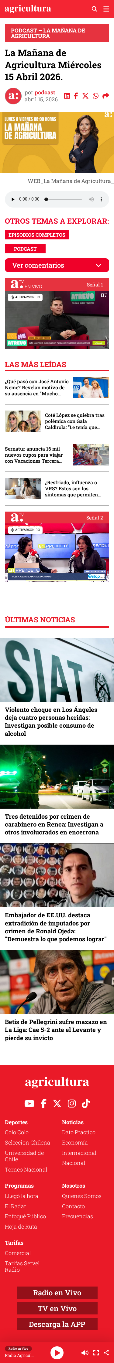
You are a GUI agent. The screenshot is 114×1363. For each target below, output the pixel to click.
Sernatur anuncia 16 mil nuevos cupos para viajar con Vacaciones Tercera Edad (34, 455)
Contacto (73, 1206)
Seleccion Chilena (27, 1142)
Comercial (18, 1252)
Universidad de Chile (24, 1156)
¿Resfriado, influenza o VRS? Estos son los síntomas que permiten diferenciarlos (71, 488)
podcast (45, 92)
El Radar (15, 1206)
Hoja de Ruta (21, 1226)
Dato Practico (78, 1132)
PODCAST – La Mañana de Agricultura (48, 33)
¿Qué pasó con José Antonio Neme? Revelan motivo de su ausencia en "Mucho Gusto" (37, 387)
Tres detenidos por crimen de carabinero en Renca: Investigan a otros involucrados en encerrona (54, 824)
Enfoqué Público (25, 1216)
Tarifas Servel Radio (22, 1266)
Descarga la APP (57, 1324)
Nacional (73, 1162)
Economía (75, 1142)
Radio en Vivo (57, 1292)
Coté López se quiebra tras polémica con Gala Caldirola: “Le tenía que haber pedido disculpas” (75, 421)
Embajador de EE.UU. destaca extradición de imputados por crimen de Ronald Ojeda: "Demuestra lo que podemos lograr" (56, 927)
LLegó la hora (21, 1195)
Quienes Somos (82, 1195)
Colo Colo (17, 1132)
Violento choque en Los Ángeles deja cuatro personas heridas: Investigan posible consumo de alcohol (51, 721)
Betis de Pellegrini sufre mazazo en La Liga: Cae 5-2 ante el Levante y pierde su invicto (56, 1029)
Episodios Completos (37, 235)
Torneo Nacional (26, 1169)
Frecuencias (77, 1216)
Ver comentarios (38, 265)
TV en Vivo (57, 1308)
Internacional (79, 1152)
